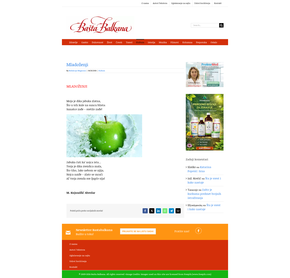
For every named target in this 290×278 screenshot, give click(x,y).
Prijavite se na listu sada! (138, 231)
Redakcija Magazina (77, 70)
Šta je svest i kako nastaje (204, 207)
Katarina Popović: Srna (199, 169)
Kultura (102, 70)
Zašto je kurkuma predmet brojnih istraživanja (204, 194)
